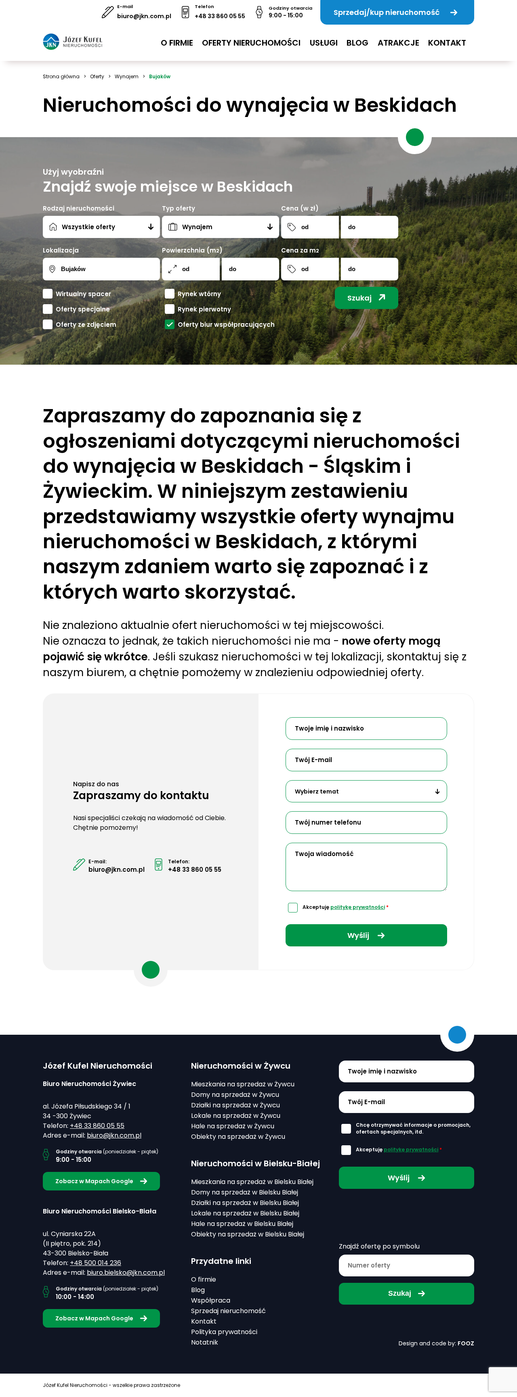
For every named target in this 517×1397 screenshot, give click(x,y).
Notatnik (204, 1342)
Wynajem (127, 76)
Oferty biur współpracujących (226, 324)
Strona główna (61, 76)
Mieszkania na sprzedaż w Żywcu (242, 1084)
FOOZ (466, 1343)
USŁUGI (324, 43)
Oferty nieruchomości (251, 43)
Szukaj (359, 298)
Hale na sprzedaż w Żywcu (232, 1126)
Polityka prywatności (224, 1331)
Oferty (97, 76)
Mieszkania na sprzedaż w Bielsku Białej (252, 1181)
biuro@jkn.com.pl (144, 16)
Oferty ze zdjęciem (86, 324)
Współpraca (210, 1300)
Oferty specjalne (83, 309)
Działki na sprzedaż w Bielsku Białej (245, 1202)
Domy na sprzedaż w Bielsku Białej (244, 1192)
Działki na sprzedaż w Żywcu (235, 1105)
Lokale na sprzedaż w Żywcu (235, 1115)
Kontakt (447, 43)
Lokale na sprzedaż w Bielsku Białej (245, 1213)
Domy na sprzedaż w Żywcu (235, 1094)
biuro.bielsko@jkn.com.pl (126, 1272)
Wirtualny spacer (83, 294)
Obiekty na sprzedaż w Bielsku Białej (247, 1234)
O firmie (177, 43)
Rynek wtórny (199, 294)
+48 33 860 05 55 (220, 16)
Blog (357, 43)
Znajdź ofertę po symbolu (379, 1246)
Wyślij (359, 935)
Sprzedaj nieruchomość (228, 1311)
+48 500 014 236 (95, 1263)
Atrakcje (398, 43)
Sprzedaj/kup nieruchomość (386, 12)
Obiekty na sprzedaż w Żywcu (238, 1136)
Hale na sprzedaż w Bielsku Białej (242, 1223)
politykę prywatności (357, 907)
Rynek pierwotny (204, 309)
